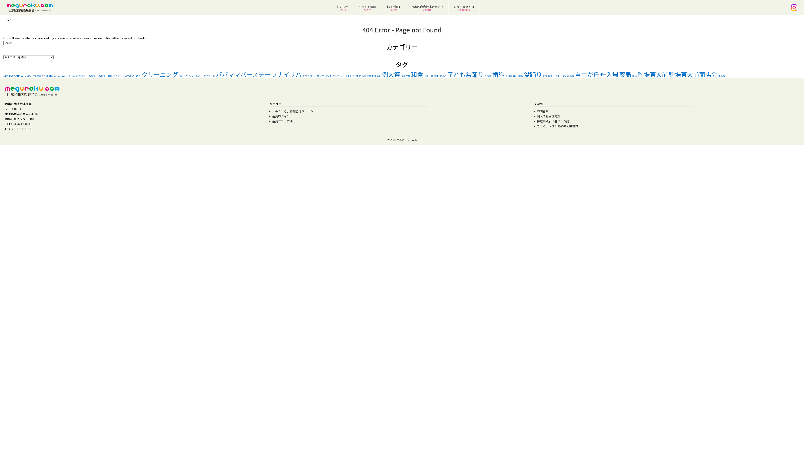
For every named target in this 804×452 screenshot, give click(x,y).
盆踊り (533, 74)
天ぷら (442, 76)
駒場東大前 (653, 74)
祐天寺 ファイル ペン (554, 76)
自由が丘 (587, 74)
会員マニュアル (282, 121)
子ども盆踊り (465, 74)
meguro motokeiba (64, 76)
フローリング (317, 76)
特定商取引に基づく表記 (553, 121)
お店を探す (393, 8)
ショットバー (196, 76)
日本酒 (487, 76)
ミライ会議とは (464, 8)
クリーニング (160, 74)
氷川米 (508, 76)
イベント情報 (367, 8)
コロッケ (183, 76)
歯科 (498, 74)
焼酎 (515, 76)
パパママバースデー (243, 74)
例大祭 (391, 74)
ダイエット (209, 76)
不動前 (362, 76)
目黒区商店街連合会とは (427, 8)
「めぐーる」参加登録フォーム (292, 111)
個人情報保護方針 (548, 116)
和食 (417, 74)
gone (23, 76)
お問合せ (543, 111)
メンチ (328, 76)
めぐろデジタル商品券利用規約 (557, 126)
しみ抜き (90, 76)
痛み (520, 76)
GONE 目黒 (47, 76)
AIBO (5, 76)
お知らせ (342, 8)
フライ (305, 76)
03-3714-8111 (22, 124)
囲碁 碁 (428, 76)
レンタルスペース (349, 76)
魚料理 (721, 76)
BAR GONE (14, 76)
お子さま (80, 76)
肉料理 (570, 76)
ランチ (335, 76)
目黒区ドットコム (407, 139)
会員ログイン (281, 116)
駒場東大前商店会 (693, 74)
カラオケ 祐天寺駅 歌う (127, 76)
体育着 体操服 (374, 76)
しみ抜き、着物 (104, 76)
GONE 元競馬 (34, 76)
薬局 (625, 74)
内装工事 (405, 76)
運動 (634, 76)
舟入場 (609, 74)
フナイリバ (286, 74)
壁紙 (436, 76)
